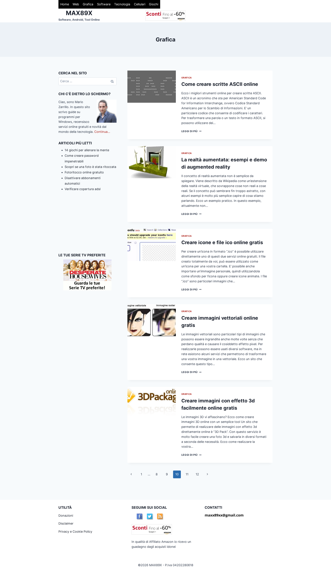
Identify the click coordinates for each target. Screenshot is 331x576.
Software (104, 4)
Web (76, 4)
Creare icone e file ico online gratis (222, 242)
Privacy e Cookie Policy (75, 531)
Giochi (153, 4)
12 (197, 474)
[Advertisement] (87, 222)
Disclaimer (65, 523)
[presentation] (151, 87)
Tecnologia (122, 4)
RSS (160, 516)
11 (187, 474)
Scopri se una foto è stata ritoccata (90, 167)
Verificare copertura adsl (83, 189)
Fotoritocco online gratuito (84, 172)
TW (149, 516)
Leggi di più (191, 131)
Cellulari (139, 4)
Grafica (88, 4)
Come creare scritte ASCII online (219, 84)
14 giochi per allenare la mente (87, 150)
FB (139, 516)
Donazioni (65, 515)
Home (64, 4)
